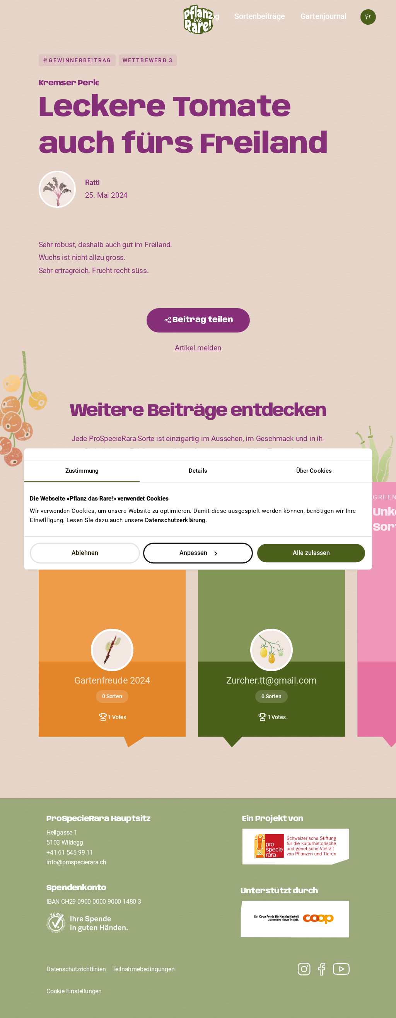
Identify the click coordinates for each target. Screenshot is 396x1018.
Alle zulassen (311, 553)
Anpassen (193, 553)
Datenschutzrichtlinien (76, 969)
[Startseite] (198, 22)
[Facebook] (317, 969)
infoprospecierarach (76, 862)
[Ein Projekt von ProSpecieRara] (296, 849)
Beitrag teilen (202, 320)
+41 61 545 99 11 (69, 852)
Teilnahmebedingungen (143, 969)
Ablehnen (85, 553)
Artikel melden (198, 348)
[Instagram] (337, 969)
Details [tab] (198, 470)
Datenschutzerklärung (175, 520)
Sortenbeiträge (259, 16)
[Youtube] (300, 969)
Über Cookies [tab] (314, 470)
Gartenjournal (323, 16)
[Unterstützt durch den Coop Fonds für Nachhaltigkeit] (295, 921)
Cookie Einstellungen (74, 991)
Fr (368, 17)
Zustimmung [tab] (82, 470)
